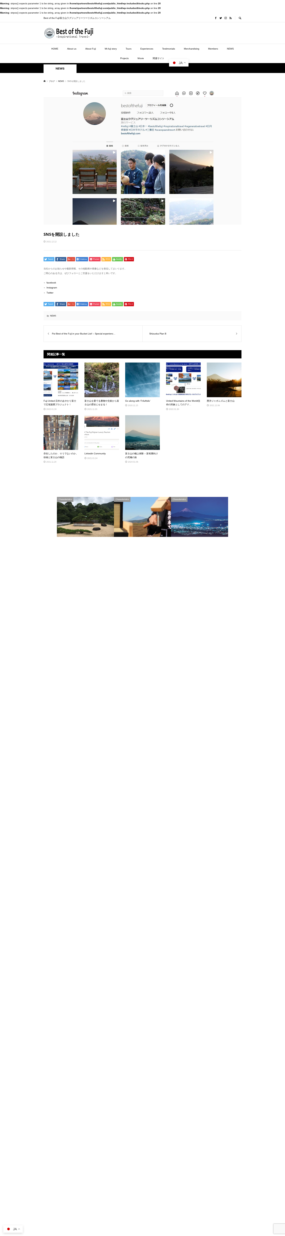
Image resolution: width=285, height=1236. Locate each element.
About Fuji (90, 48)
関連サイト (158, 58)
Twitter (50, 292)
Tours (128, 48)
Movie (141, 58)
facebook (51, 282)
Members (213, 48)
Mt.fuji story (111, 48)
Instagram (52, 287)
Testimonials (168, 48)
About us (71, 48)
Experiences (146, 48)
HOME (54, 48)
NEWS (230, 48)
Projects (124, 58)
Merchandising (191, 48)
